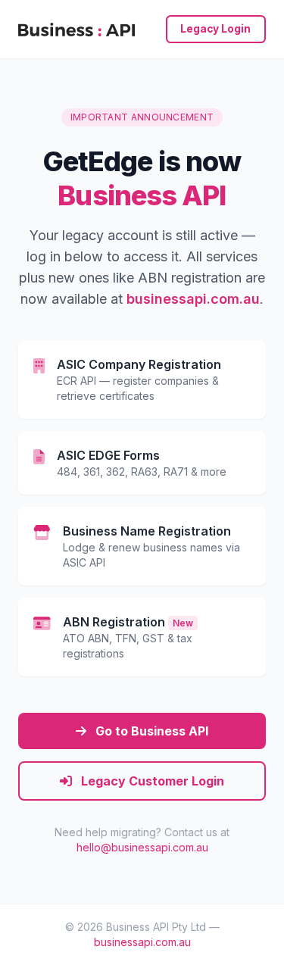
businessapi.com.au (193, 299)
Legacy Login (215, 29)
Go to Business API (150, 731)
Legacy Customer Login (151, 781)
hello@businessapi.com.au (142, 847)
